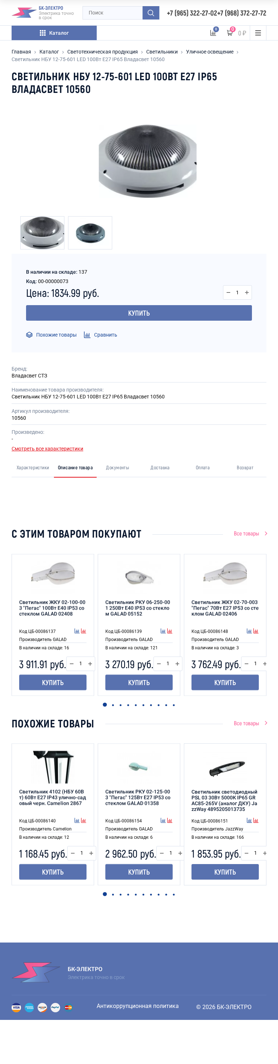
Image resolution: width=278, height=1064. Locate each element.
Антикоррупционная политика (138, 1006)
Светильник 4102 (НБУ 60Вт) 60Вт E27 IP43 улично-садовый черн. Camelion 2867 (52, 797)
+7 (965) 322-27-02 (192, 13)
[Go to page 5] (135, 705)
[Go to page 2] (113, 705)
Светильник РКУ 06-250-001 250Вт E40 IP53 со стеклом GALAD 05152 (137, 608)
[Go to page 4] (128, 705)
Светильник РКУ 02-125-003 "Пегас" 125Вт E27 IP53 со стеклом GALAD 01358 (137, 797)
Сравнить (105, 335)
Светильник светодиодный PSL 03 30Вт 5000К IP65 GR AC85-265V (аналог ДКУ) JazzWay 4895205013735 (224, 800)
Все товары (246, 533)
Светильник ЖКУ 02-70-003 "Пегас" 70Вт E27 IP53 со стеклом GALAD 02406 (225, 608)
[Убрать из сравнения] (83, 631)
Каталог (49, 52)
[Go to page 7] (151, 705)
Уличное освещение (209, 52)
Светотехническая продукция (102, 52)
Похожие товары (56, 335)
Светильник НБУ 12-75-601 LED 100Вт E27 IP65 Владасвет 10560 (88, 59)
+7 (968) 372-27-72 (241, 13)
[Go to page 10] (173, 705)
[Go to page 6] (143, 705)
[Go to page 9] (166, 705)
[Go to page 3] (120, 705)
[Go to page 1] (105, 704)
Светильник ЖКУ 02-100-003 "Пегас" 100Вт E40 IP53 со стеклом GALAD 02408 (52, 608)
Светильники (162, 52)
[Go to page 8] (158, 705)
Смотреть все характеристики (47, 449)
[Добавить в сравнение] (78, 631)
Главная (21, 52)
